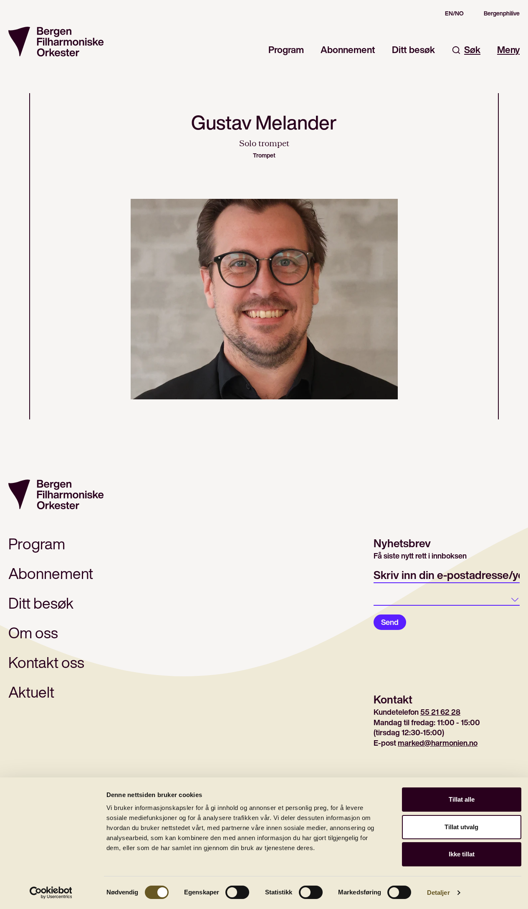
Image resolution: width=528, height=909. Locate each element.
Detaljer (438, 892)
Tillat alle (462, 799)
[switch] (237, 892)
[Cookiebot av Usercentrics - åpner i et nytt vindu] (50, 892)
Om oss (33, 633)
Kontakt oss (46, 662)
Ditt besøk (413, 50)
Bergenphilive (502, 13)
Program (286, 50)
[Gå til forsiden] (56, 41)
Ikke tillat (462, 854)
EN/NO (454, 13)
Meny (508, 50)
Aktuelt (31, 692)
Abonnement (348, 50)
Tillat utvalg (461, 826)
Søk (472, 50)
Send (390, 622)
